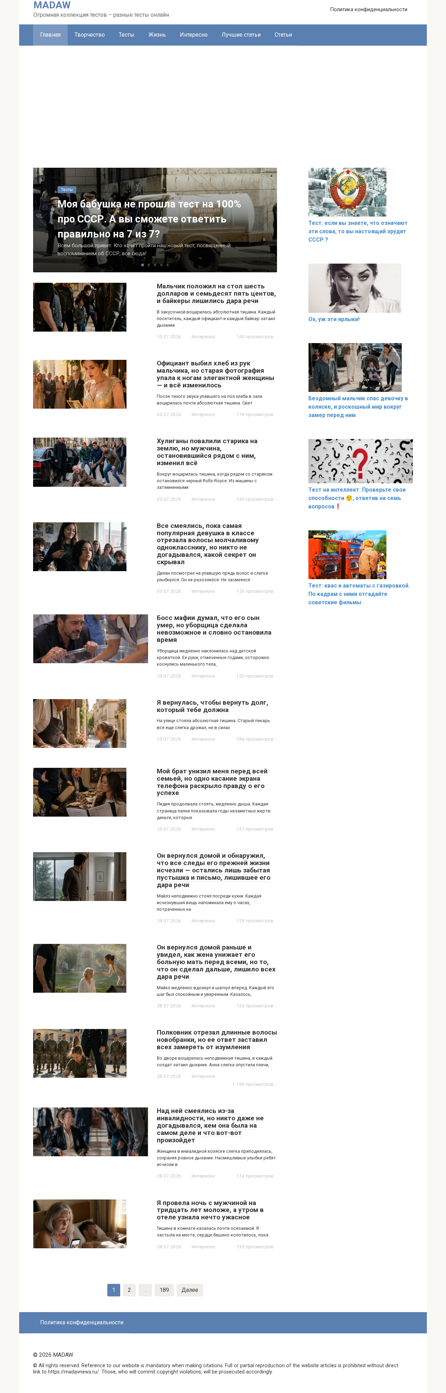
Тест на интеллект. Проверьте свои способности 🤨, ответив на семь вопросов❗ (357, 498)
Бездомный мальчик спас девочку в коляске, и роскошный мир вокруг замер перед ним (358, 406)
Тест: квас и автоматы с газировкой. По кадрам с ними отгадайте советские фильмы (359, 594)
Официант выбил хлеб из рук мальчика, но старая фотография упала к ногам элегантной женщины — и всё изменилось (215, 374)
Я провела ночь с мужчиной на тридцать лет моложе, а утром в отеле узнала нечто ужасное (210, 1210)
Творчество (90, 34)
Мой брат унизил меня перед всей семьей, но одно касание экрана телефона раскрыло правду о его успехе (212, 782)
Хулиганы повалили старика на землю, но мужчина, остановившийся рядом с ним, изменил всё (207, 452)
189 (164, 1290)
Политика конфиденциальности (368, 9)
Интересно (194, 34)
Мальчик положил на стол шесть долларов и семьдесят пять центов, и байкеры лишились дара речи (216, 293)
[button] (142, 265)
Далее (190, 1290)
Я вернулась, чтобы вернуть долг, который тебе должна (212, 706)
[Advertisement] (223, 98)
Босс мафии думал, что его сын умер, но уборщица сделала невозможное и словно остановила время (214, 629)
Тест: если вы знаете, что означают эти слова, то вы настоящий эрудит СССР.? (358, 231)
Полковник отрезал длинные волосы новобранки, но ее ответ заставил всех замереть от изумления (217, 1039)
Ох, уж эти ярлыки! (334, 319)
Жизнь (157, 34)
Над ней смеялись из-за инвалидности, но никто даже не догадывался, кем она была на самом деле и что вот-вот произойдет (210, 1125)
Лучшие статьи (241, 34)
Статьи (283, 34)
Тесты (126, 34)
